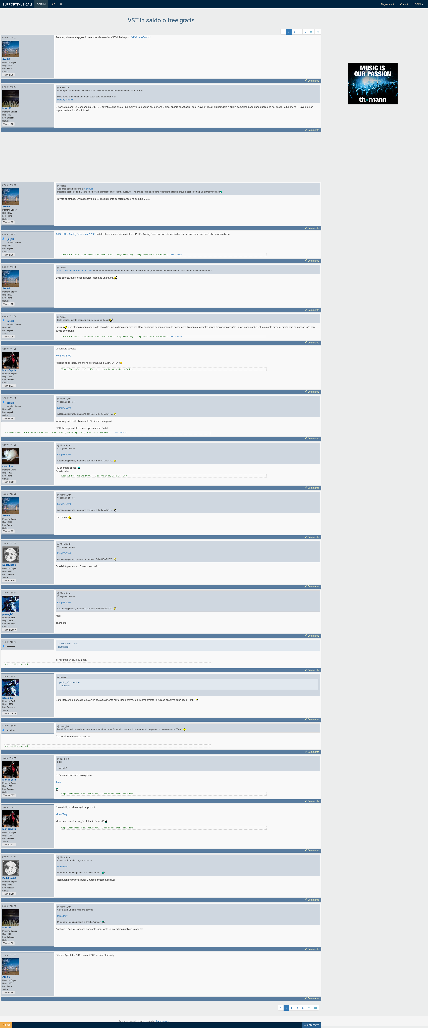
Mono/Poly (61, 814)
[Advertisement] (104, 156)
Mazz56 (6, 108)
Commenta (313, 80)
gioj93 (10, 239)
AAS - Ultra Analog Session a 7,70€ (75, 234)
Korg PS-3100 (63, 355)
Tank (58, 782)
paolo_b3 (7, 614)
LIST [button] (7, 1025)
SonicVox (88, 189)
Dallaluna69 (9, 565)
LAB (53, 4)
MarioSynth (9, 370)
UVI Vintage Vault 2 (140, 37)
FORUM (41, 4)
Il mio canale (174, 255)
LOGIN (417, 4)
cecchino (7, 466)
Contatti (404, 4)
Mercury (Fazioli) (65, 99)
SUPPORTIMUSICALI (17, 4)
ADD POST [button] (312, 1025)
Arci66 (6, 59)
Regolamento (388, 4)
